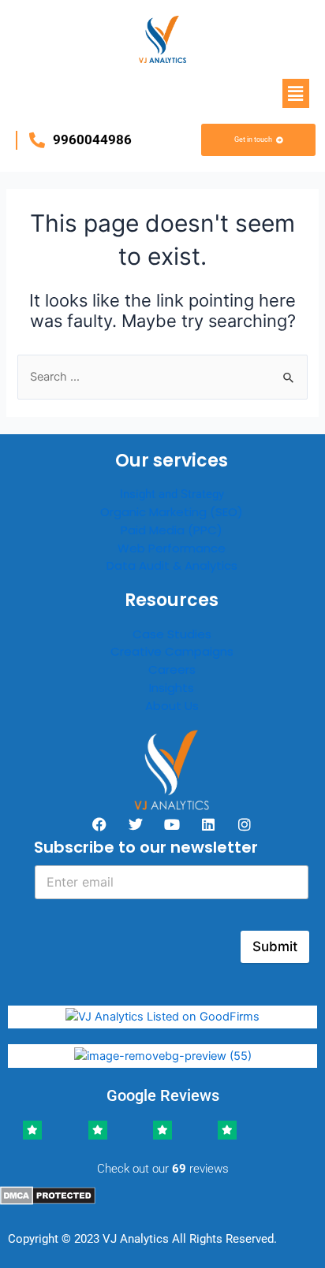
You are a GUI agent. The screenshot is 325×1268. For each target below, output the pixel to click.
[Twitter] (135, 824)
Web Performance (172, 548)
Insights (171, 687)
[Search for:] (162, 377)
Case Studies (172, 634)
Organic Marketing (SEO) (171, 512)
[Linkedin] (208, 824)
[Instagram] (244, 824)
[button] (295, 93)
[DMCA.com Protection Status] (47, 1195)
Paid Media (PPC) (171, 530)
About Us (172, 705)
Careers (172, 669)
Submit (274, 946)
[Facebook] (99, 824)
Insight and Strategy (172, 494)
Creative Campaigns (171, 651)
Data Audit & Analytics (171, 565)
